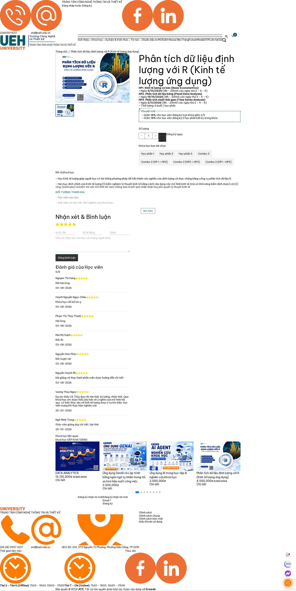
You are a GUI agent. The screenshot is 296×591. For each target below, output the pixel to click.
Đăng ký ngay (174, 134)
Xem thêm (148, 211)
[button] (137, 492)
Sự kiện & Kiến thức (116, 39)
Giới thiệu (83, 39)
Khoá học (97, 39)
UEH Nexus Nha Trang (176, 39)
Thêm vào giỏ (162, 137)
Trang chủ (61, 51)
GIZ (220, 39)
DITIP (206, 39)
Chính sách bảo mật (151, 518)
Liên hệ (214, 39)
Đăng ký (108, 503)
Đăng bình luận (67, 257)
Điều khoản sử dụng (150, 521)
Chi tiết (60, 480)
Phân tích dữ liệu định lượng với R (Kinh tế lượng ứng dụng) (105, 51)
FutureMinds (196, 39)
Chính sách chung (149, 515)
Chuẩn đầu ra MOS (152, 39)
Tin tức (135, 39)
